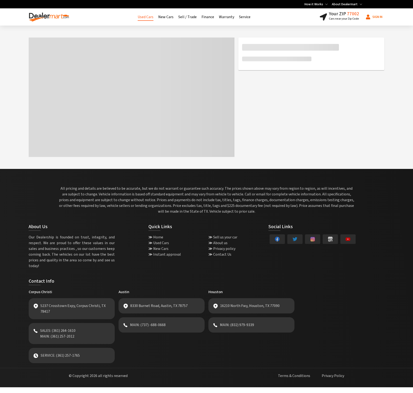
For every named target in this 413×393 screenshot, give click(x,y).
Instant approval (167, 254)
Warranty (226, 17)
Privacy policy (224, 248)
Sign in (377, 17)
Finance (207, 17)
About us (220, 243)
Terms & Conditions (294, 375)
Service (244, 17)
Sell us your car (225, 237)
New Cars (166, 17)
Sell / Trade (187, 17)
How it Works (313, 4)
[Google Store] (330, 239)
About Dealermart (345, 4)
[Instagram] (312, 239)
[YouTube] (348, 239)
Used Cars (145, 17)
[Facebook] (277, 239)
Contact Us (222, 254)
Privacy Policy (333, 375)
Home (158, 237)
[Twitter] (295, 239)
